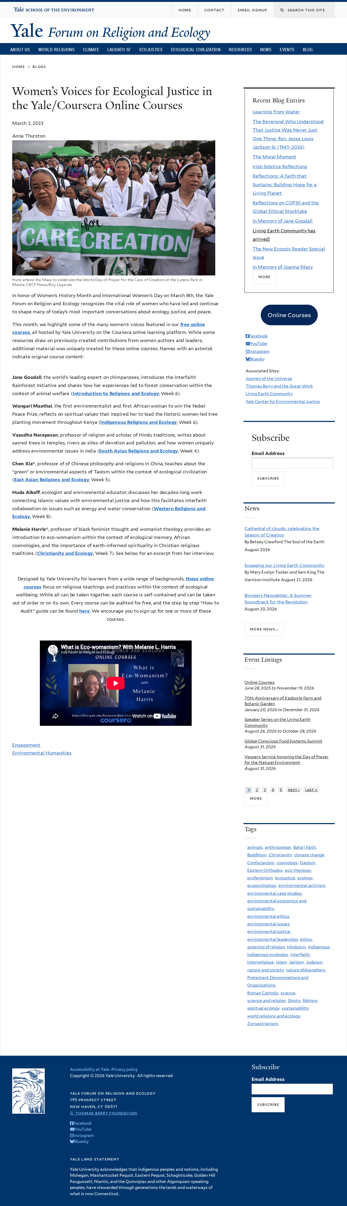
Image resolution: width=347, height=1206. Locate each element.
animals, (255, 847)
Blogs (39, 66)
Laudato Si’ (119, 49)
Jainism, (297, 962)
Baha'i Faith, (305, 847)
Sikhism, (310, 1000)
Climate (91, 49)
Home (18, 66)
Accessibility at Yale (89, 1069)
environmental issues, (268, 924)
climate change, (309, 854)
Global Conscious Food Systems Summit (283, 741)
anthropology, (278, 847)
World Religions (56, 49)
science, (288, 993)
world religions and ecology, (274, 1016)
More (264, 276)
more (256, 798)
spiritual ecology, (263, 1008)
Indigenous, (319, 947)
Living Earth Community (269, 393)
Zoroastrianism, (263, 1023)
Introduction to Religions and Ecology (116, 393)
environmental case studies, (275, 893)
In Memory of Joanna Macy (283, 267)
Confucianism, (261, 862)
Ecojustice (151, 49)
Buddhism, (257, 854)
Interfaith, (300, 954)
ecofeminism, (260, 877)
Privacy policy (124, 1069)
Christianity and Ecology (65, 553)
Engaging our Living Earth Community (284, 565)
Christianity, (281, 854)
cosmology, (287, 862)
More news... (264, 629)
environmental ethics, (268, 916)
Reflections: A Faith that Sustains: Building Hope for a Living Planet (285, 184)
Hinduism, (297, 947)
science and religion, (267, 1000)
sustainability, (295, 1008)
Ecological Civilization (196, 49)
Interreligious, (261, 962)
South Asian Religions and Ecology (138, 451)
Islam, (282, 962)
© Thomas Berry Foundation (103, 1113)
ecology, (305, 877)
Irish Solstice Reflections (280, 166)
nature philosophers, (306, 970)
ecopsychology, (262, 885)
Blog (308, 49)
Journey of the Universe (269, 378)
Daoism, (308, 862)
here (84, 611)
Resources (240, 49)
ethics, (306, 939)
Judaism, (314, 962)
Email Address (268, 453)
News (265, 49)
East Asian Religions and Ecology (51, 479)
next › (294, 789)
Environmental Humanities (42, 753)
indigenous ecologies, (268, 954)
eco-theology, (298, 870)
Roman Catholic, (263, 993)
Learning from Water (276, 112)
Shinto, (294, 1000)
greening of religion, (266, 947)
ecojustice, (285, 877)
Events (287, 49)
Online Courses (260, 682)
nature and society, (266, 970)
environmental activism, (302, 885)
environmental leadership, (272, 939)
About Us (20, 49)
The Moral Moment (274, 157)
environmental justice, (269, 931)
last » (311, 789)
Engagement (26, 745)
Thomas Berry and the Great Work (279, 386)
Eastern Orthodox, (265, 870)
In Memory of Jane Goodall (283, 221)
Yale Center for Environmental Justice (283, 401)
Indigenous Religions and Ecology (138, 422)
